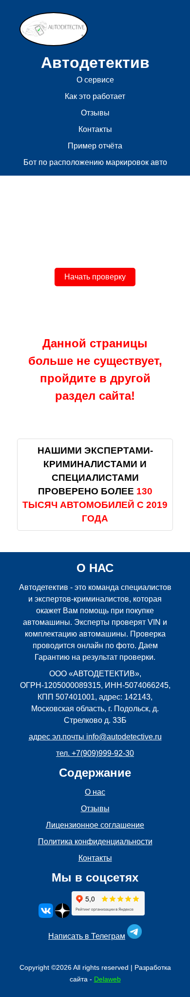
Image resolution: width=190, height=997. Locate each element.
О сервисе (95, 80)
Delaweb (107, 979)
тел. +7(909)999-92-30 (95, 753)
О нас (95, 792)
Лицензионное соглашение (95, 825)
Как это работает (95, 96)
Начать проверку (95, 277)
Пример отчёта (95, 146)
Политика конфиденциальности (95, 841)
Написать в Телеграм (86, 936)
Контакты (95, 129)
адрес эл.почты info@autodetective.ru (95, 737)
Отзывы (95, 113)
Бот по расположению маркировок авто (95, 162)
